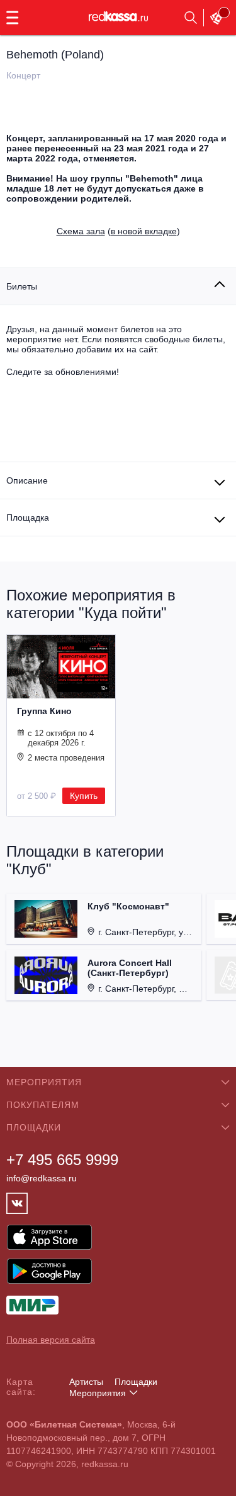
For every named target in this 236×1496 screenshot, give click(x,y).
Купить (84, 796)
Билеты (21, 286)
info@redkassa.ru (41, 1178)
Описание (27, 480)
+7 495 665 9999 (62, 1159)
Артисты (86, 1382)
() (118, 231)
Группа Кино (44, 711)
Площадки (136, 1382)
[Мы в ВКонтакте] (17, 1203)
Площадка (27, 517)
